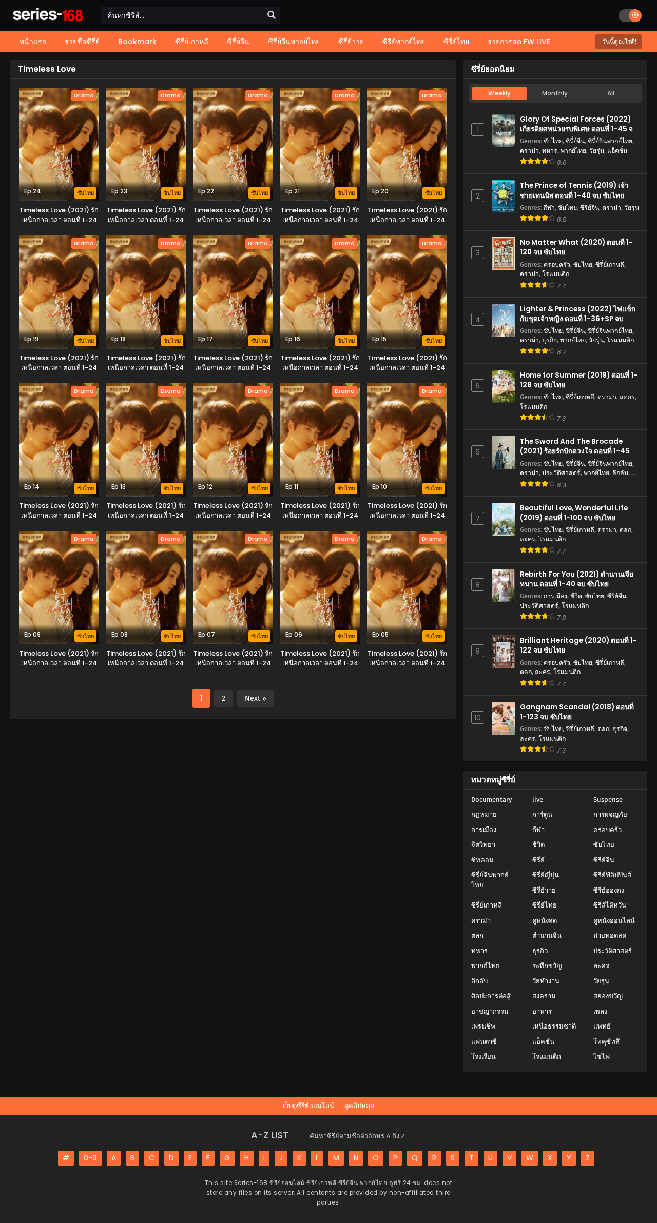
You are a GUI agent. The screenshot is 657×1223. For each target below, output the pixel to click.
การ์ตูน (542, 814)
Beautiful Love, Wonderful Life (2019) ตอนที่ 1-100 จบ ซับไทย (574, 513)
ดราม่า (529, 150)
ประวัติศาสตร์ (561, 473)
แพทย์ (602, 1026)
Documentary (491, 799)
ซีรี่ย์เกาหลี (609, 264)
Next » (255, 698)
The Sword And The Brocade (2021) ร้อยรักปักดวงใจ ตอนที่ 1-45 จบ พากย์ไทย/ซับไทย (575, 451)
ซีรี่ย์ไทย (544, 905)
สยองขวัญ (608, 996)
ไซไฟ (601, 1056)
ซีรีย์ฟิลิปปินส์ (612, 875)
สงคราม (544, 996)
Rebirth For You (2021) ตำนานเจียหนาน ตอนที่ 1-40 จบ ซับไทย (576, 579)
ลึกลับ (620, 473)
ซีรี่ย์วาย (544, 890)
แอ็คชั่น (617, 150)
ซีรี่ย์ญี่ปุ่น (545, 875)
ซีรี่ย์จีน (575, 141)
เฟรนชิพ (483, 1026)
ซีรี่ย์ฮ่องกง (608, 890)
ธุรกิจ (549, 340)
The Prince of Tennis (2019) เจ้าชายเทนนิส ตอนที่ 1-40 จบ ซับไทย (574, 190)
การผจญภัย (610, 814)
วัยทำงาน (545, 981)
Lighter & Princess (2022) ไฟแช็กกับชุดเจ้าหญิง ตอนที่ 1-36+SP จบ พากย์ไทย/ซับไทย (577, 318)
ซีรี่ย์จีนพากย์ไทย (610, 141)
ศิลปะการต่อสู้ (491, 996)
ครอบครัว (557, 264)
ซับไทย (553, 141)
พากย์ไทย (573, 150)
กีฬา (549, 207)
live (537, 799)
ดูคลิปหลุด (359, 1106)
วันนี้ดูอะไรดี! (618, 41)
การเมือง (555, 596)
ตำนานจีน (547, 935)
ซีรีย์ (538, 860)
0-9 (90, 1158)
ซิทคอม (482, 860)
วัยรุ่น (596, 150)
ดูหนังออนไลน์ (614, 920)
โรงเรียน (483, 1056)
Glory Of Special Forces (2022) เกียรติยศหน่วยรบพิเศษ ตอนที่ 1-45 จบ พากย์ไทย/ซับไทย (578, 129)
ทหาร (549, 150)
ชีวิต (576, 596)
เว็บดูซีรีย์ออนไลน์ (308, 1106)
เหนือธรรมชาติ (554, 1026)
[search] (271, 15)
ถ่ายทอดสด (609, 935)
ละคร (627, 397)
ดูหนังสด (544, 920)
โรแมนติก (555, 274)
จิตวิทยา (483, 845)
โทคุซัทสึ (606, 1042)
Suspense (608, 799)
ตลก (625, 530)
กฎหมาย (484, 814)
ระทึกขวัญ (547, 966)
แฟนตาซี (484, 1042)
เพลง (600, 1011)
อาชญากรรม (490, 1011)
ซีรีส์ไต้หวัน (609, 905)
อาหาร (542, 1011)
